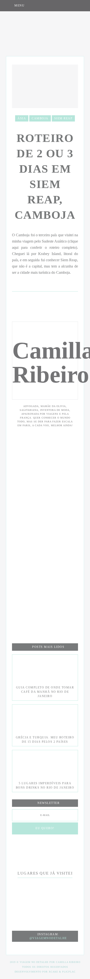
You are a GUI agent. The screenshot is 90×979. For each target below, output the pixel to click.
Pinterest (60, 5)
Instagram (51, 5)
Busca (80, 5)
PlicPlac (69, 971)
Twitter (70, 5)
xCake (53, 971)
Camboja (40, 118)
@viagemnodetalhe (48, 938)
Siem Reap (63, 118)
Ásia (22, 118)
